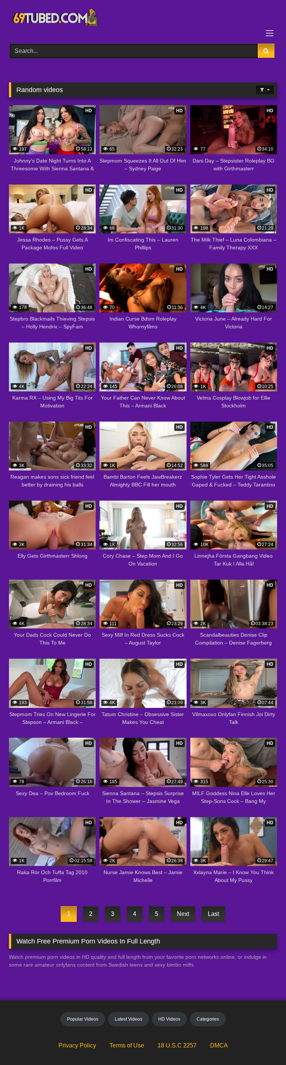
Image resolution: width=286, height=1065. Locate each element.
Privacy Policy (77, 1045)
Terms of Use (126, 1045)
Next (183, 914)
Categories (208, 1019)
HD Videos (169, 1019)
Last (213, 914)
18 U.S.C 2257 (177, 1045)
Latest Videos (128, 1019)
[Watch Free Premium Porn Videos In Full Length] (143, 19)
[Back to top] (263, 1043)
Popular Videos (82, 1019)
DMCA (219, 1045)
